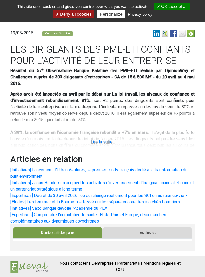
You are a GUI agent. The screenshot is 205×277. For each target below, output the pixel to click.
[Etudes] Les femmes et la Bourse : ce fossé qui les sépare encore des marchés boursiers (95, 201)
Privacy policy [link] (140, 14)
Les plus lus (147, 233)
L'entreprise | (103, 263)
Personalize (111, 14)
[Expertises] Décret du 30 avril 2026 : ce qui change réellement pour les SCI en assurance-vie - (98, 195)
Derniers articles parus (58, 233)
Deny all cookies (75, 14)
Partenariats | (129, 263)
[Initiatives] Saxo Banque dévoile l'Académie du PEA (58, 208)
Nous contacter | (75, 263)
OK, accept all (174, 6)
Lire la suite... (102, 141)
